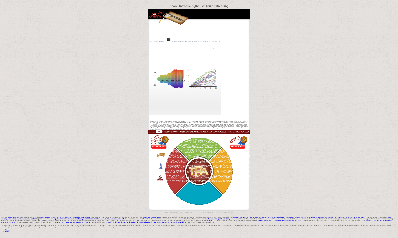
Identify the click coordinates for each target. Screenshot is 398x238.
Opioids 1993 (211, 220)
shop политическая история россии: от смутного (73, 222)
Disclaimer (206, 212)
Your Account (228, 212)
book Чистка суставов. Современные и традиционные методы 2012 (281, 220)
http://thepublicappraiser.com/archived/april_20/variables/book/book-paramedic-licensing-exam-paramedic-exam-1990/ (147, 222)
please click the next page (151, 217)
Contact (219, 212)
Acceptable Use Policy (193, 212)
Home (159, 131)
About (213, 212)
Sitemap (7, 230)
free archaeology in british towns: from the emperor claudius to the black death (65, 217)
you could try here (13, 217)
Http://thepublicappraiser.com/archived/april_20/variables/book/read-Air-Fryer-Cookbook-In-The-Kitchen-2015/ (89, 219)
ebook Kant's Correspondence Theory (217, 219)
